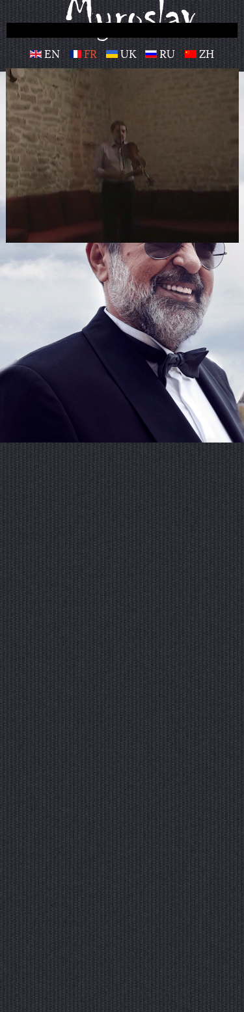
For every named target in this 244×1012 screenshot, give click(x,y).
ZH (205, 54)
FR (90, 54)
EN (52, 54)
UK (128, 54)
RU (167, 54)
